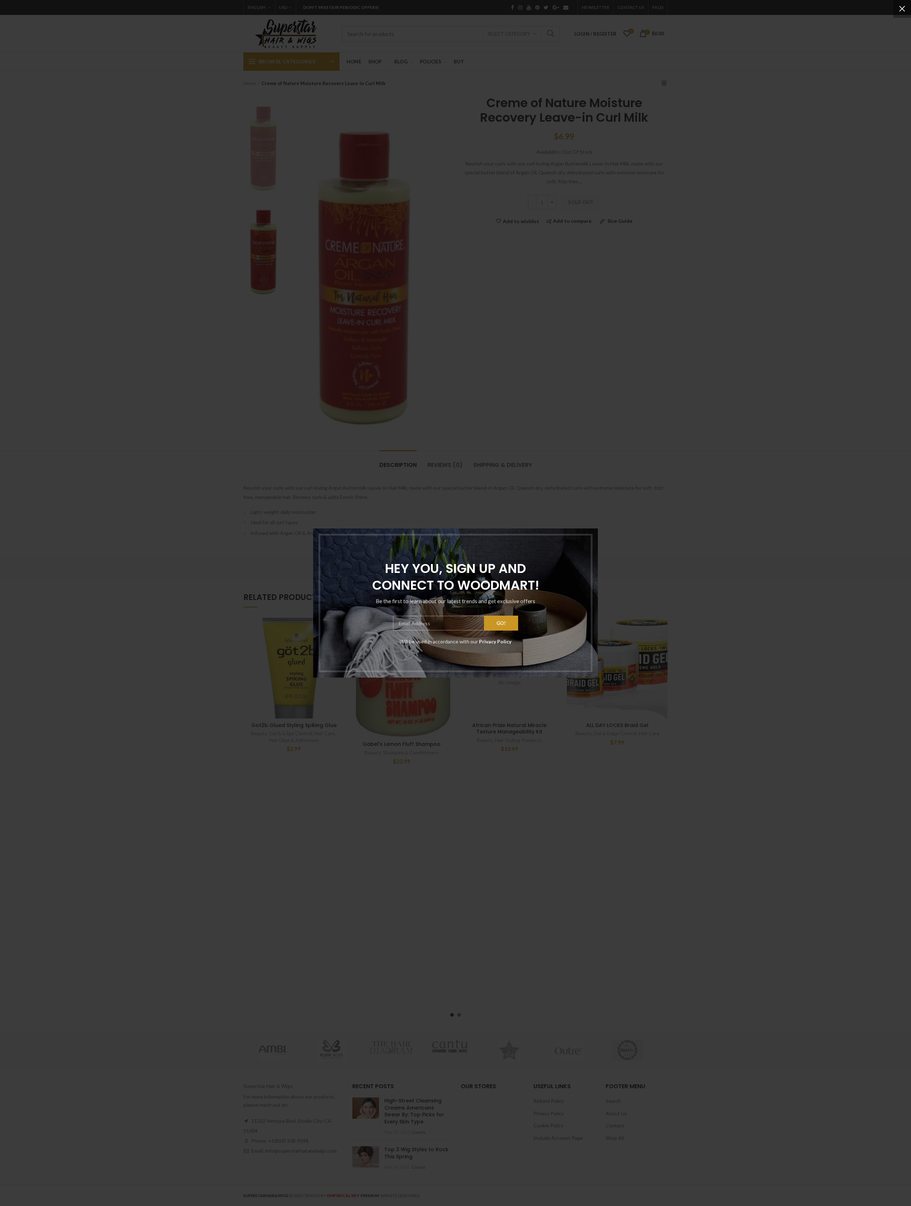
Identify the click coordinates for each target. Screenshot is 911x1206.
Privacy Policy (495, 641)
